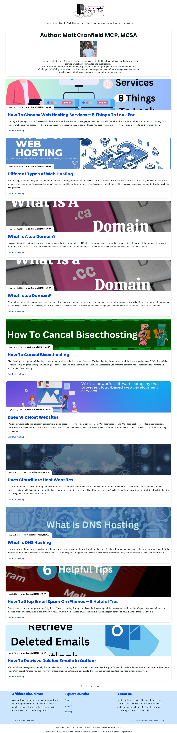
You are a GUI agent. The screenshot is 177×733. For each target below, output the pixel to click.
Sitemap (68, 711)
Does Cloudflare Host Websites (40, 479)
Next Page (94, 686)
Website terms (143, 720)
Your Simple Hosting (26, 720)
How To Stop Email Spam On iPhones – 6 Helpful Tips (63, 601)
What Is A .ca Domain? (32, 236)
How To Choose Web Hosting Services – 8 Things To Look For (71, 114)
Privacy (134, 720)
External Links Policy (156, 720)
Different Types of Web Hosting (40, 173)
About (68, 700)
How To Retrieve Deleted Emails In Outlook (52, 660)
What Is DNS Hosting (29, 542)
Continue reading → (17, 130)
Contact (68, 705)
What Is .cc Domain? (29, 295)
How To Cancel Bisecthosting (38, 354)
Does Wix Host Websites (33, 417)
